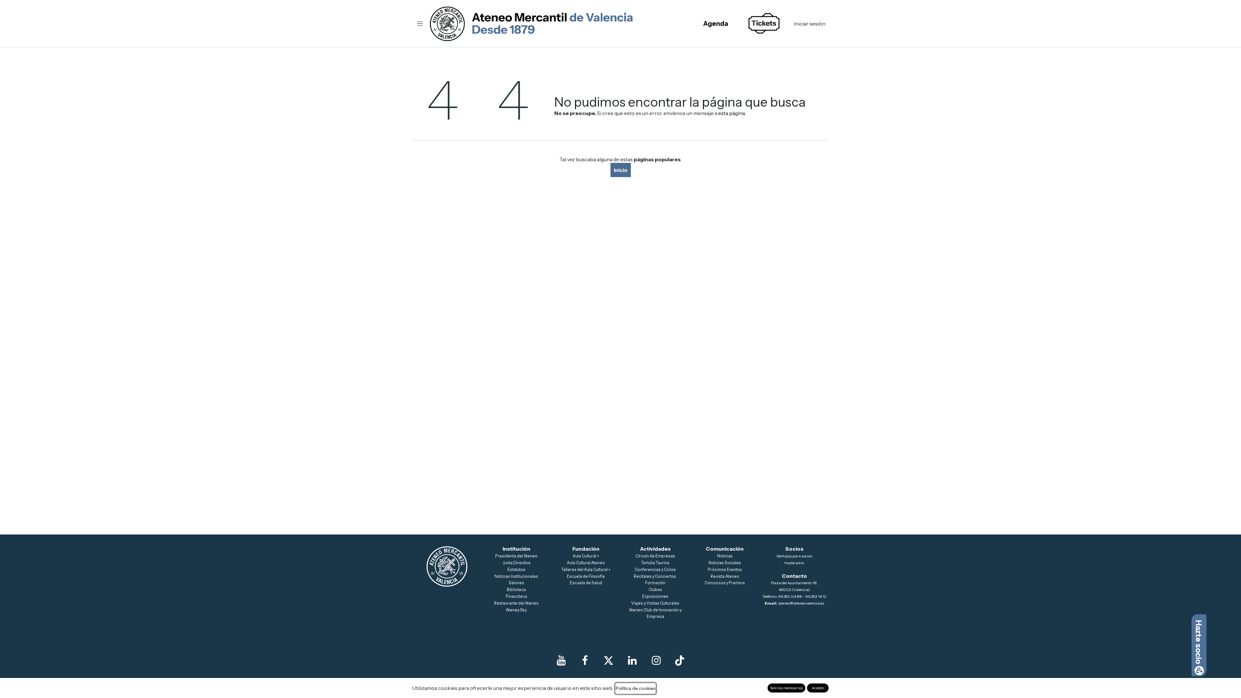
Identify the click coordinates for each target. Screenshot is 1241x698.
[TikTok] (679, 660)
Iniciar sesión (809, 23)
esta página (731, 113)
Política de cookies (635, 688)
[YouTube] (561, 660)
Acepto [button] (818, 687)
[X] (608, 660)
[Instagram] (656, 660)
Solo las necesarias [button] (786, 687)
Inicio (621, 170)
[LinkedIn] (632, 660)
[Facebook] (585, 660)
